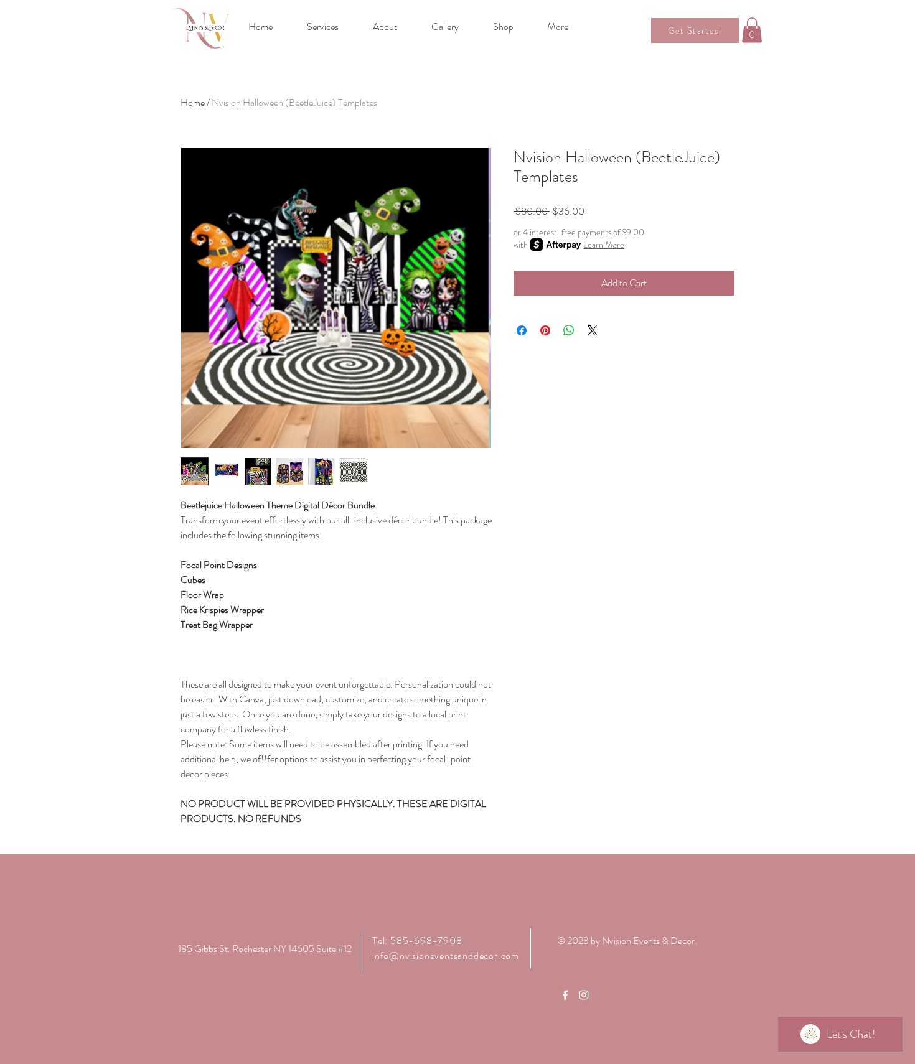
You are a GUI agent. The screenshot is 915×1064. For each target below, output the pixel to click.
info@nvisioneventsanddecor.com (445, 955)
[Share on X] (592, 330)
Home (193, 102)
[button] (751, 30)
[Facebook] (565, 995)
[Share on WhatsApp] (568, 330)
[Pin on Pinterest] (545, 330)
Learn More (603, 244)
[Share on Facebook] (521, 330)
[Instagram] (584, 995)
